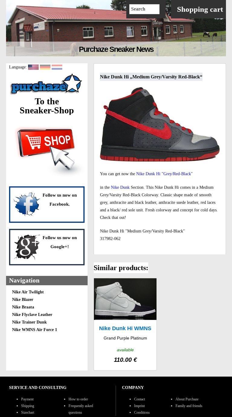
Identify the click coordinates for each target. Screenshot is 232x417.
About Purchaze (187, 399)
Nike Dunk (120, 187)
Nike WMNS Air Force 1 (34, 329)
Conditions (142, 412)
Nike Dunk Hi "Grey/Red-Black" (164, 174)
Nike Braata (23, 307)
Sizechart (27, 412)
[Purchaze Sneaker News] (47, 94)
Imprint (139, 406)
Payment (27, 399)
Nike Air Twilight (28, 292)
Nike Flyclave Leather (32, 314)
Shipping (27, 406)
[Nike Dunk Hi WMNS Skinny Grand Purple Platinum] (125, 324)
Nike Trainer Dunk (29, 322)
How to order (78, 399)
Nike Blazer (22, 299)
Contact (139, 399)
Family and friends (189, 406)
